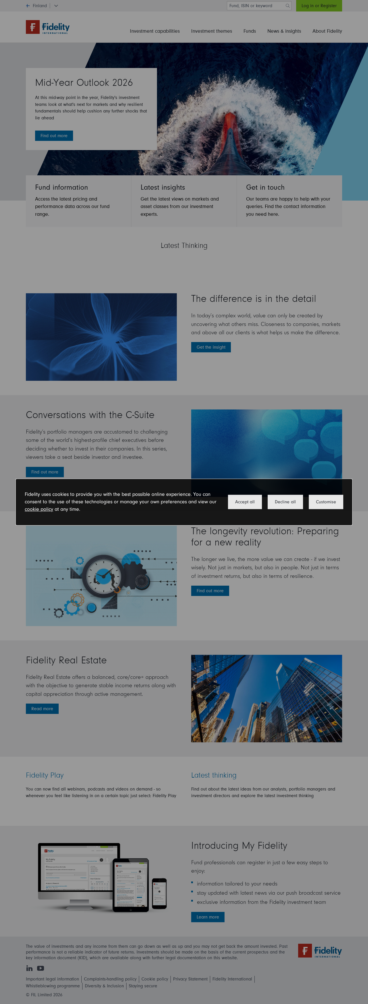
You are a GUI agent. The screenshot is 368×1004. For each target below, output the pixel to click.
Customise (326, 501)
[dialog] (184, 502)
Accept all (245, 501)
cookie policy (39, 509)
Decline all (285, 501)
